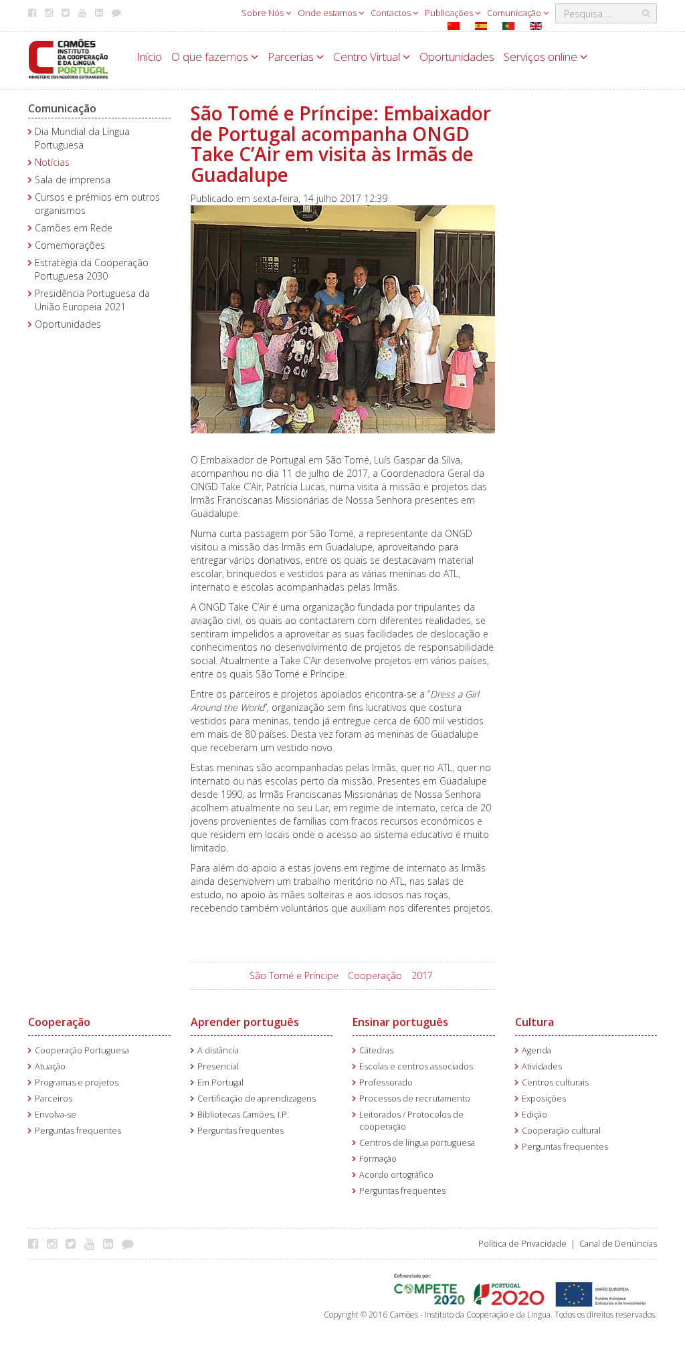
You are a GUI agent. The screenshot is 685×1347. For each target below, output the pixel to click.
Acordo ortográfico (396, 1174)
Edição (534, 1114)
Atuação (50, 1066)
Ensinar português (400, 1022)
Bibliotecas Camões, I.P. (243, 1114)
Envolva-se (55, 1114)
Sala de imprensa (72, 179)
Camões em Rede (73, 227)
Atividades (542, 1066)
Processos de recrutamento (414, 1098)
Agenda (536, 1050)
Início (149, 56)
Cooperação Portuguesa (82, 1050)
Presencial (218, 1066)
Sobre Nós (263, 13)
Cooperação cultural (561, 1130)
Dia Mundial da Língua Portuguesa (82, 138)
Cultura (534, 1022)
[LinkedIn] (111, 1243)
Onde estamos (328, 13)
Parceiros (53, 1098)
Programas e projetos (76, 1082)
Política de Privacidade (522, 1243)
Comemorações (70, 245)
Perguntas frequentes (78, 1130)
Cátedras (376, 1050)
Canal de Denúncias (618, 1243)
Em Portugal (220, 1082)
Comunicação (515, 13)
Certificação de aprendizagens (256, 1098)
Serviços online (542, 56)
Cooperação (375, 975)
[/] (68, 57)
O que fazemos (211, 56)
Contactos (392, 13)
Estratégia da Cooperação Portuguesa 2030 (92, 269)
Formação (378, 1158)
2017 (422, 975)
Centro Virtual (368, 56)
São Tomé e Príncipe (294, 975)
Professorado (386, 1082)
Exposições (544, 1098)
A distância (218, 1050)
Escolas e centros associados (416, 1066)
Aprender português (245, 1022)
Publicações (450, 13)
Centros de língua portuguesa (417, 1142)
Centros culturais (555, 1082)
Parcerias (292, 56)
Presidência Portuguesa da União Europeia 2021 (92, 300)
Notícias (52, 162)
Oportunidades (456, 56)
